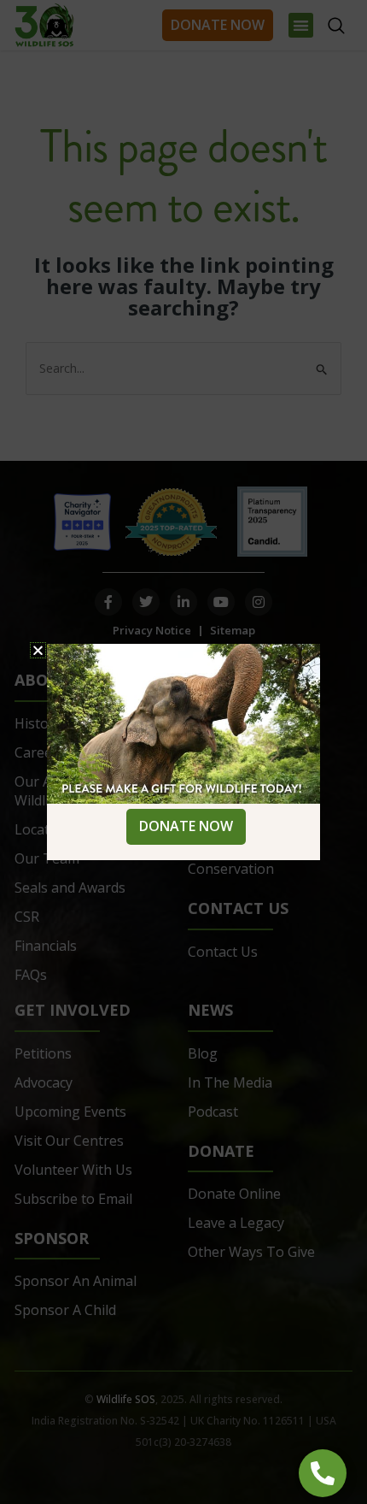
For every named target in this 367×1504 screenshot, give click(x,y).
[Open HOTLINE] (323, 1473)
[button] (38, 650)
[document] (183, 752)
